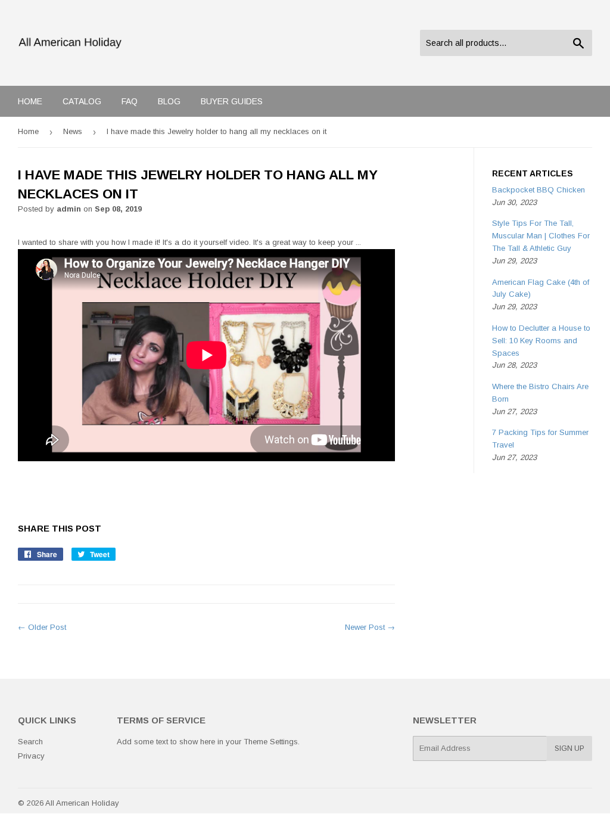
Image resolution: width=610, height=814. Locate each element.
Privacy (31, 755)
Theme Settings (271, 741)
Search (30, 741)
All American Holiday (82, 803)
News (72, 131)
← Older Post (42, 627)
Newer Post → (370, 627)
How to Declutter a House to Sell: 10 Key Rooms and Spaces (541, 341)
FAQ (130, 101)
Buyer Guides (232, 101)
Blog (169, 101)
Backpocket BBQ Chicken (538, 189)
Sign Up (569, 748)
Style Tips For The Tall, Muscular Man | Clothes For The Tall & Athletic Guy (541, 236)
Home (30, 101)
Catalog (82, 101)
